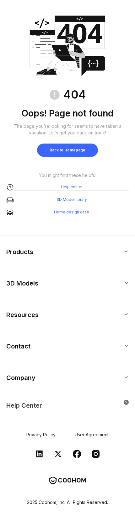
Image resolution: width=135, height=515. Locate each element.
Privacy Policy (41, 434)
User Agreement (92, 434)
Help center (72, 186)
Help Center (24, 405)
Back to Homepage (67, 150)
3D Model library (72, 199)
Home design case (71, 212)
